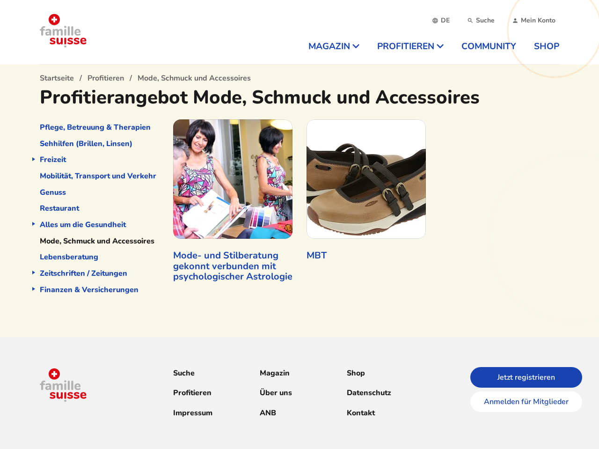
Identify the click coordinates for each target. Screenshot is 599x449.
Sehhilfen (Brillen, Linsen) (86, 144)
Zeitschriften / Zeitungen (83, 273)
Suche (184, 373)
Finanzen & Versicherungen (89, 290)
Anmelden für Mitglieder (526, 402)
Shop (356, 373)
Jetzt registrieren (526, 377)
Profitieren (192, 393)
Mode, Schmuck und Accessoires (97, 241)
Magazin (275, 373)
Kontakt (361, 413)
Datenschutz (369, 393)
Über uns (276, 393)
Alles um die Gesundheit (83, 225)
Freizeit (53, 160)
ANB (268, 413)
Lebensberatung (69, 257)
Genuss (53, 192)
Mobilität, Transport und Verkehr (98, 176)
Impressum (192, 413)
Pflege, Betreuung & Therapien (95, 127)
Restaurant (59, 208)
